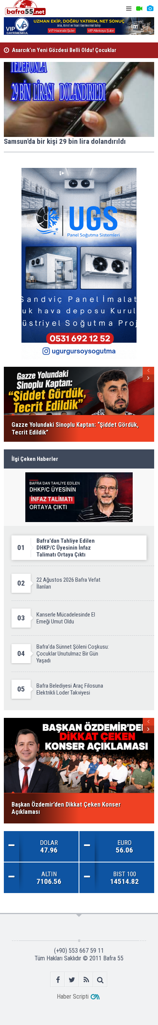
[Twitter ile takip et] (72, 979)
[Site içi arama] (100, 979)
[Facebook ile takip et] (58, 979)
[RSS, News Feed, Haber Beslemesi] (86, 979)
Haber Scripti (73, 996)
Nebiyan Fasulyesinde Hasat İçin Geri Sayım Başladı (72, 53)
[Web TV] (139, 8)
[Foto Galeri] (150, 8)
